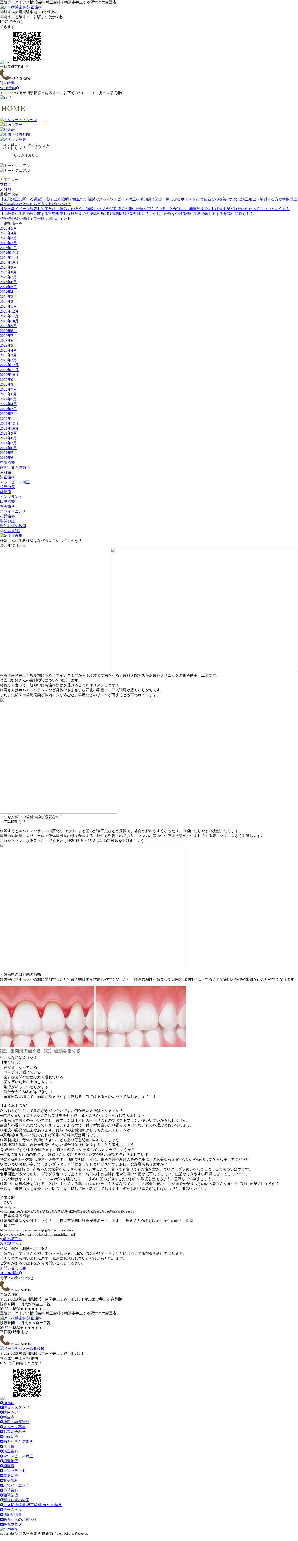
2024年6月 (8, 282)
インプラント (11, 497)
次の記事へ (10, 1244)
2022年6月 (8, 394)
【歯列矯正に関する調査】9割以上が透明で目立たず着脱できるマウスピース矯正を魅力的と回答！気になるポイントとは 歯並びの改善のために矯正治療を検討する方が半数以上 (148, 199)
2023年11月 (9, 316)
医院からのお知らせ (20, 1519)
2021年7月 (8, 443)
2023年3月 (8, 355)
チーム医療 (12, 1510)
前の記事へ (12, 1239)
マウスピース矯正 (15, 482)
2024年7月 (8, 277)
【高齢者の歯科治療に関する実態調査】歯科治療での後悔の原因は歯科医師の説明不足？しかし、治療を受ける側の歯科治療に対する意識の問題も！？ (126, 214)
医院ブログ (12, 1524)
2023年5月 (8, 345)
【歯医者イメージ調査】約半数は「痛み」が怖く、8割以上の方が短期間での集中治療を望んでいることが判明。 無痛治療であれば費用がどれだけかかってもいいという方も (145, 209)
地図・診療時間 (16, 1422)
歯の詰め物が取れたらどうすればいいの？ (35, 204)
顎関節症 (7, 521)
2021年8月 (8, 438)
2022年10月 (9, 375)
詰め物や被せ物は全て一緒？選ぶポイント (35, 219)
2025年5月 (8, 228)
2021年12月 (9, 423)
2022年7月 (8, 389)
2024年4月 (8, 292)
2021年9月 (8, 433)
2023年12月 (9, 311)
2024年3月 (8, 297)
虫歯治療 (7, 462)
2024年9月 (8, 267)
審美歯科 (7, 506)
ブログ (5, 184)
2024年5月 (8, 287)
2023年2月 (8, 360)
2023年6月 (8, 340)
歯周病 (5, 492)
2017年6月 (8, 458)
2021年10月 (9, 428)
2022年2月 (8, 414)
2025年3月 (8, 238)
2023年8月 (8, 331)
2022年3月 (8, 409)
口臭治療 (7, 502)
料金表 (8, 1417)
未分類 (5, 189)
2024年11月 (9, 258)
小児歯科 (7, 516)
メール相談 (9, 1273)
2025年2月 (8, 243)
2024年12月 (9, 253)
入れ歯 (5, 472)
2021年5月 (8, 453)
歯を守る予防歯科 (15, 467)
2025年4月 (8, 233)
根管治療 (7, 487)
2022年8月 (8, 384)
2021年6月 (8, 448)
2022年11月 (9, 370)
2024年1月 (8, 306)
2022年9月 (8, 380)
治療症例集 (12, 1515)
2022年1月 (8, 419)
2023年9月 (8, 326)
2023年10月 (9, 321)
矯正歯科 (7, 477)
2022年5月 (8, 399)
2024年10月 (9, 262)
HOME (8, 1403)
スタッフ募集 (14, 1427)
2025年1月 (8, 248)
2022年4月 (8, 404)
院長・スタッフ (16, 1407)
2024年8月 (8, 272)
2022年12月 (9, 365)
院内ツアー (12, 1412)
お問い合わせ (11, 1268)
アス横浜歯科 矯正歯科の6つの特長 (32, 1505)
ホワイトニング (13, 511)
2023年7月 (8, 336)
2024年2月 (8, 301)
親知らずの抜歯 (13, 526)
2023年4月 (8, 350)
